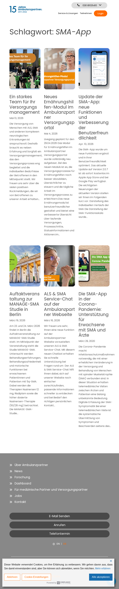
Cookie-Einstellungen (36, 577)
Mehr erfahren (102, 568)
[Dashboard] (20, 483)
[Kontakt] (17, 502)
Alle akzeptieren (101, 577)
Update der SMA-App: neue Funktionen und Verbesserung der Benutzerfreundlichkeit (94, 117)
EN (58, 544)
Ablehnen (12, 577)
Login (101, 13)
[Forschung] (19, 477)
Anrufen (59, 525)
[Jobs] (15, 496)
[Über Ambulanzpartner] (28, 465)
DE (64, 544)
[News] (15, 471)
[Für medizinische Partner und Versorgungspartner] (48, 489)
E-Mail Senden (59, 516)
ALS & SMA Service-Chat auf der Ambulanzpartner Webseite (59, 304)
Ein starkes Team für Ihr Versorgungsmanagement (24, 104)
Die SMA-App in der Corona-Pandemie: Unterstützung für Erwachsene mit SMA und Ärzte (94, 314)
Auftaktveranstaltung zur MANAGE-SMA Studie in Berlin (24, 304)
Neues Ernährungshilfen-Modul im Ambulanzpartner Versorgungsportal (59, 112)
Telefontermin (59, 534)
